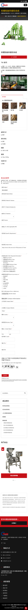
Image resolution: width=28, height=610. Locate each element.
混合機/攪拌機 (5, 409)
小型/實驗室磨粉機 (7, 413)
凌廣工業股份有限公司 (16, 604)
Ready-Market (20, 607)
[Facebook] (1, 543)
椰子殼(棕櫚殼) (5, 110)
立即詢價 (15, 57)
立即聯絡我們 (22, 507)
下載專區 (5, 595)
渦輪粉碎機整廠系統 (21, 16)
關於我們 (5, 585)
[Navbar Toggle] (25, 5)
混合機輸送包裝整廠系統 (8, 427)
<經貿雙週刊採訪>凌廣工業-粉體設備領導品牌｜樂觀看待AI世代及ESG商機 (14, 572)
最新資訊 (5, 593)
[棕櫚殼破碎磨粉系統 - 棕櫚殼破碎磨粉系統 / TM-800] (25, 39)
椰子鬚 (12, 110)
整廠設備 (14, 16)
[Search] (25, 393)
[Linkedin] (4, 543)
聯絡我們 (5, 598)
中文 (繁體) (24, 1)
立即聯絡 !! (14, 523)
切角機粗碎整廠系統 (7, 432)
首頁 (6, 16)
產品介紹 (10, 16)
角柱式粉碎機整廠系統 (8, 425)
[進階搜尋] (26, 608)
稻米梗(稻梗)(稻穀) (14, 122)
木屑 (3, 122)
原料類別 (5, 590)
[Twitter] (3, 543)
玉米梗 (21, 110)
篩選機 (4, 416)
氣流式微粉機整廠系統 (8, 430)
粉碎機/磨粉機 (5, 405)
